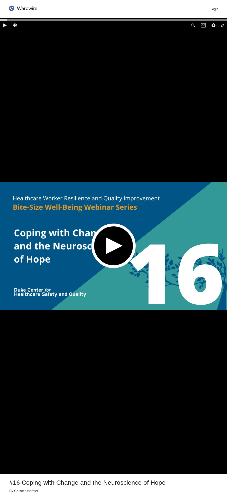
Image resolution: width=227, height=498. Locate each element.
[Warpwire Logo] (23, 7)
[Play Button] (113, 246)
